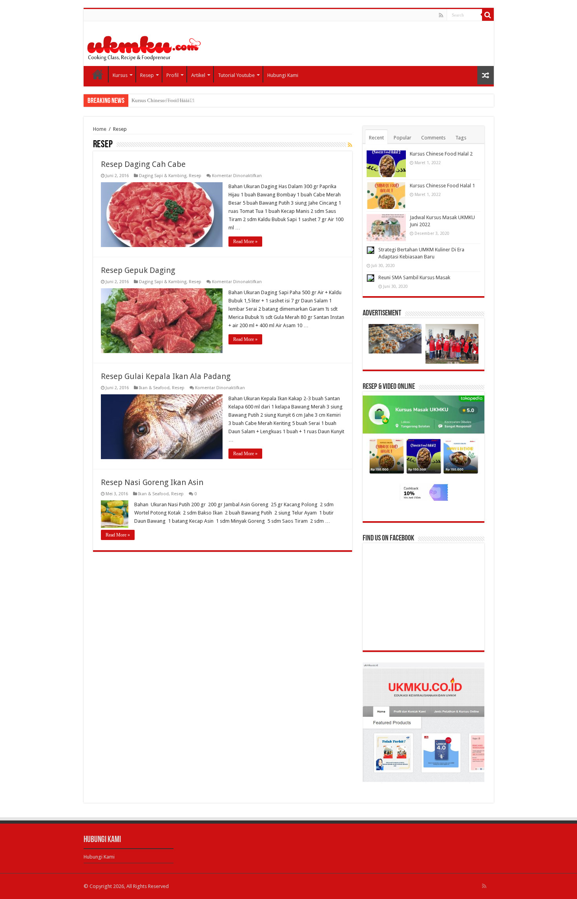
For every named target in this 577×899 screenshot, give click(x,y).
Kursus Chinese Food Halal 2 (441, 154)
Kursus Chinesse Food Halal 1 (163, 100)
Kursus (120, 75)
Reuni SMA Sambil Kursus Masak (414, 277)
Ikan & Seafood (154, 387)
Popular (402, 138)
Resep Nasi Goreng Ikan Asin (152, 482)
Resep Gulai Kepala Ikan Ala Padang (165, 376)
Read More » (245, 241)
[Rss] (441, 15)
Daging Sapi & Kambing (162, 175)
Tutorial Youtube (236, 75)
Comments (433, 138)
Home (98, 74)
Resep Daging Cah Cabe (143, 164)
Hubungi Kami (282, 75)
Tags (460, 138)
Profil (172, 75)
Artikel (198, 75)
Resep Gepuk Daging (138, 270)
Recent (376, 138)
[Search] (488, 15)
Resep (147, 75)
